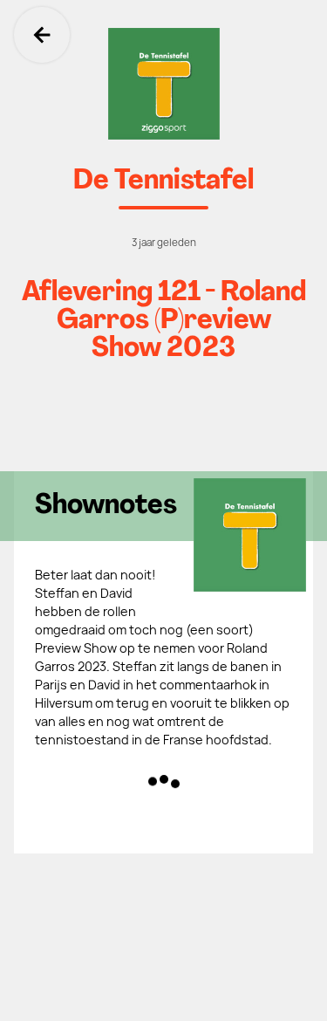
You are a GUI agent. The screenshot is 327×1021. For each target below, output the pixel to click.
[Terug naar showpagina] (163, 84)
